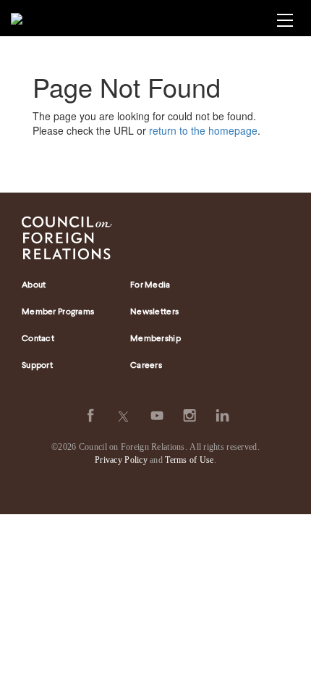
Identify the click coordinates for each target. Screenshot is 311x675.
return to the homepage (203, 130)
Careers (146, 365)
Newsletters (154, 312)
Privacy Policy (121, 460)
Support (37, 365)
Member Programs (58, 312)
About (34, 285)
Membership (155, 339)
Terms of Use (189, 460)
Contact (38, 339)
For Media (150, 285)
